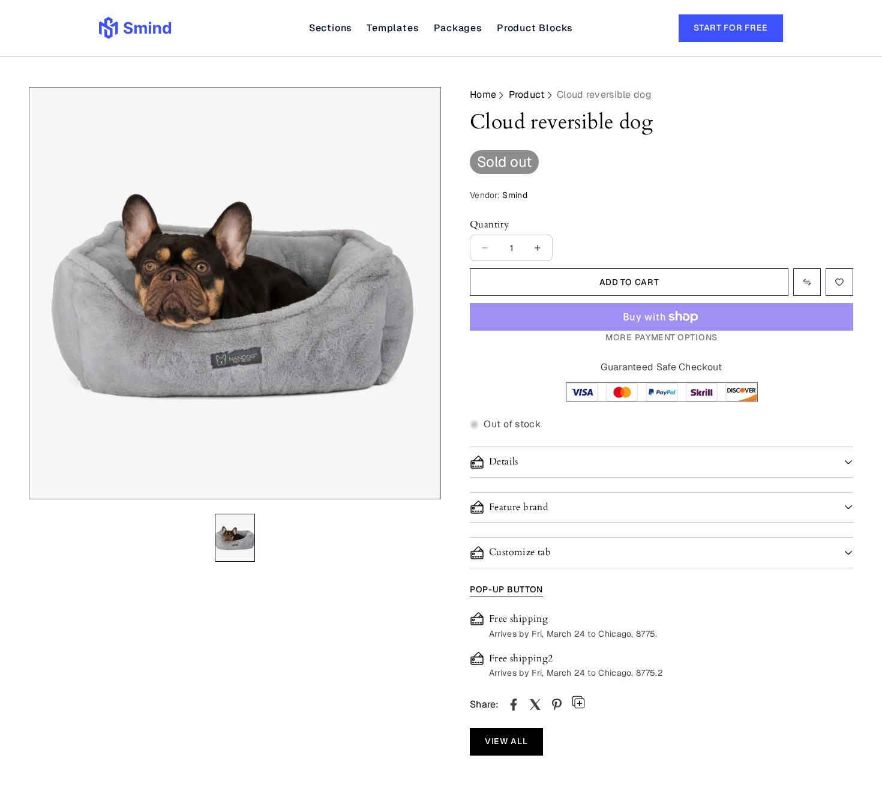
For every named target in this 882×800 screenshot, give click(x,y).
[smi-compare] (839, 282)
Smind (514, 195)
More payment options (661, 337)
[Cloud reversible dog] (513, 704)
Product (527, 94)
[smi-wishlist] (807, 282)
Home (483, 94)
